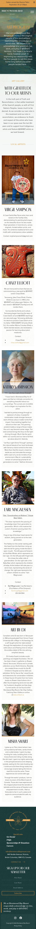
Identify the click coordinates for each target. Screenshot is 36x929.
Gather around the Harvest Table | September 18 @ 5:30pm (18, 3)
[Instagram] (15, 918)
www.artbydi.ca (18, 695)
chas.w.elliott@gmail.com (20, 342)
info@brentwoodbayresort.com (18, 851)
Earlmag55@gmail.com (19, 591)
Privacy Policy (18, 926)
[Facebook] (21, 918)
